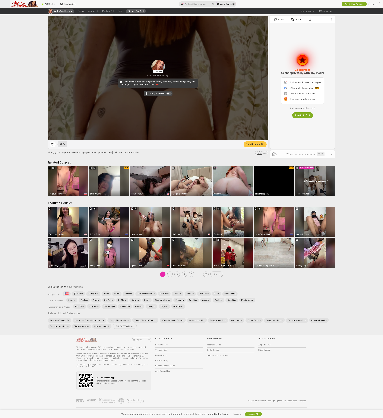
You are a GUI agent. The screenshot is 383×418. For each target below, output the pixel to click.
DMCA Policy (161, 355)
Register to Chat (302, 115)
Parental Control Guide (165, 366)
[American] (67, 293)
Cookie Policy (221, 414)
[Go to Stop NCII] (136, 401)
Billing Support (264, 350)
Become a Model (214, 345)
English (139, 340)
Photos (108, 11)
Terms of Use (161, 350)
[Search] (213, 4)
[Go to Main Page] (24, 4)
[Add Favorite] (53, 144)
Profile (81, 11)
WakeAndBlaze (57, 286)
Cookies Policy (161, 361)
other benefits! (307, 108)
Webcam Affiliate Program (218, 355)
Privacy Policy (161, 345)
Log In (374, 4)
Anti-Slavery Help (162, 371)
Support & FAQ (264, 345)
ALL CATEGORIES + (125, 326)
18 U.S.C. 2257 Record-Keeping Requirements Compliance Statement (276, 401)
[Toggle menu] (5, 4)
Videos (93, 11)
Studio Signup (213, 350)
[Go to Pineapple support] (121, 401)
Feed (119, 11)
